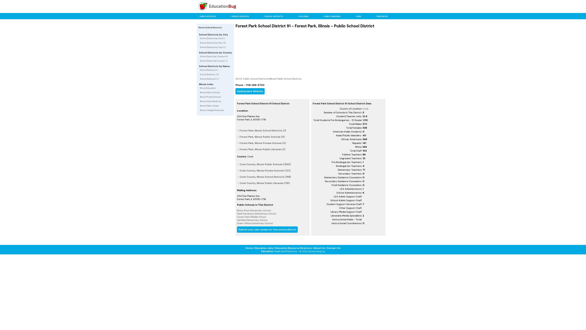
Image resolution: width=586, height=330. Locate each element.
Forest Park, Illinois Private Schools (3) (263, 143)
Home (249, 248)
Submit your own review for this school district (267, 229)
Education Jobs (263, 248)
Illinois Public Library (209, 106)
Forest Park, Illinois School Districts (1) (263, 130)
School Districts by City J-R (213, 43)
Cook (366, 108)
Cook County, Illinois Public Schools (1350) (265, 164)
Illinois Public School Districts (286, 78)
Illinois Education (208, 88)
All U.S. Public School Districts (251, 78)
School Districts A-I (209, 70)
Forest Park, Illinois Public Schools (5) (262, 136)
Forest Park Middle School (251, 216)
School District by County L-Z (214, 61)
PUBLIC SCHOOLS (208, 16)
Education (267, 251)
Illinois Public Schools (210, 92)
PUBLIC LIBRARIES (332, 16)
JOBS (358, 16)
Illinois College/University (212, 110)
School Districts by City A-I (212, 38)
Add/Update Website (250, 91)
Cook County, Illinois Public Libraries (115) (265, 183)
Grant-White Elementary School (255, 223)
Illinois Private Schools (210, 97)
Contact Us (333, 248)
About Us (319, 248)
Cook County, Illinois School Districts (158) (265, 176)
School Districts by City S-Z (213, 47)
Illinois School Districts (210, 101)
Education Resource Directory (293, 248)
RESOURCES (382, 16)
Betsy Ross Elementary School (254, 210)
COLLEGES (303, 16)
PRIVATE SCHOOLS (240, 16)
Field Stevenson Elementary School (256, 213)
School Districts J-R (209, 74)
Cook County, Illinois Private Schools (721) (265, 170)
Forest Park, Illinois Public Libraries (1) (262, 149)
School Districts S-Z (209, 79)
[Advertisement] (310, 52)
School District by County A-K (214, 56)
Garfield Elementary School (252, 220)
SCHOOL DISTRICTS (274, 16)
